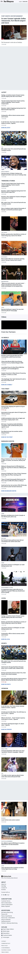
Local (2, 307)
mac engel (3, 538)
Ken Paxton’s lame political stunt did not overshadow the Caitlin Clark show (12, 540)
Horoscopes (6, 937)
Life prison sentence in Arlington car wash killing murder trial (12, 565)
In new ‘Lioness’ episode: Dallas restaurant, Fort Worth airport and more (13, 20)
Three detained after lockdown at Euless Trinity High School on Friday (12, 868)
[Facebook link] (1, 894)
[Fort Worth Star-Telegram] (8, 1)
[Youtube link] (5, 894)
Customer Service (5, 900)
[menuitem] (1, 1)
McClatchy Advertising (7, 912)
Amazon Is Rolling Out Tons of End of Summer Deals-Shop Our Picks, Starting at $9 (13, 474)
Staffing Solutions (5, 921)
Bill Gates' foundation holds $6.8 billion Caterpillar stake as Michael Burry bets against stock (12, 425)
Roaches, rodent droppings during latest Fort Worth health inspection (13, 108)
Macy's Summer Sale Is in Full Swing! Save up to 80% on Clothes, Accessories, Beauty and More (13, 460)
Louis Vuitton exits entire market (10, 820)
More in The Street (7, 437)
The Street (5, 389)
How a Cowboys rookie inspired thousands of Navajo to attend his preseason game (13, 209)
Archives (3, 889)
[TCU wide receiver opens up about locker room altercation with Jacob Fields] (14, 764)
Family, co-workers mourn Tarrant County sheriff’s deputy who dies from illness (12, 95)
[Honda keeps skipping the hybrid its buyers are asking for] (14, 398)
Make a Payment (5, 906)
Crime (2, 562)
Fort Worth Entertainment (12, 16)
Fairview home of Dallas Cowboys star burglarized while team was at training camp (13, 174)
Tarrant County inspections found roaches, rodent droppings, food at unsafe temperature (13, 102)
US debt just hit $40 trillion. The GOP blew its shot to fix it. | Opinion (13, 712)
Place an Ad (4, 914)
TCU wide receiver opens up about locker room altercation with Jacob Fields (12, 775)
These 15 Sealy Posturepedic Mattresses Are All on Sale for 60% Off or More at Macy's (13, 480)
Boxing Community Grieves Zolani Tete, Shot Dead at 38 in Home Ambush (13, 673)
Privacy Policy (4, 945)
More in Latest (5, 127)
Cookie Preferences (5, 947)
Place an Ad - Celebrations (8, 917)
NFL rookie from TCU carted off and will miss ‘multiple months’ (13, 149)
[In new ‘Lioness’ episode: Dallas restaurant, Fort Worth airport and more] (14, 32)
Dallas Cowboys (5, 171)
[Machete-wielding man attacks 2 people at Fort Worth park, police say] (14, 504)
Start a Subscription (6, 902)
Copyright (3, 941)
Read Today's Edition (8, 929)
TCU (2, 147)
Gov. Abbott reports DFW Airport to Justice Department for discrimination (12, 843)
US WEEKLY (5, 337)
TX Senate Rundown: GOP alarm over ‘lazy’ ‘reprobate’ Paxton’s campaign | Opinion (12, 751)
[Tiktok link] (8, 894)
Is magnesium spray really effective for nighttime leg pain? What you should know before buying (13, 591)
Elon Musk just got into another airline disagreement (11, 432)
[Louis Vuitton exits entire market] (14, 809)
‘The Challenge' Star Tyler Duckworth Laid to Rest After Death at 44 (13, 379)
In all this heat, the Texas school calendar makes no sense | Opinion (12, 122)
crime (2, 513)
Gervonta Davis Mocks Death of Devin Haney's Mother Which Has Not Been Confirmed (14, 679)
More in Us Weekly (6, 384)
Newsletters (6, 933)
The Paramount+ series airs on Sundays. (11, 42)
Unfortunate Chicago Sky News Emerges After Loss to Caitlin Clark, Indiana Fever (12, 667)
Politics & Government (7, 841)
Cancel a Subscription (6, 904)
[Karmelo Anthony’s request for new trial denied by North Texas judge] (14, 298)
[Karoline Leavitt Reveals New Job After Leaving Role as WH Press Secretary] (14, 347)
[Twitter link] (3, 894)
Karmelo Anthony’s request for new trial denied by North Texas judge (12, 310)
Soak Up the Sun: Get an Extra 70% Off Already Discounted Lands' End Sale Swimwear (14, 485)
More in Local (5, 639)
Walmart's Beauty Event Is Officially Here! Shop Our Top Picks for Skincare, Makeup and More (13, 467)
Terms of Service (5, 952)
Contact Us (4, 887)
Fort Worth (4, 232)
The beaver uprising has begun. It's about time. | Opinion (12, 724)
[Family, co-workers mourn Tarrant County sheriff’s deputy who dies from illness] (14, 607)
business (3, 818)
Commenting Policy (5, 943)
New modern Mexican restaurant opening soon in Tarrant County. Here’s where (12, 259)
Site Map (3, 886)
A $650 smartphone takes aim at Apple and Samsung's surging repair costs (13, 418)
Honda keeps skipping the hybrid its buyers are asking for (13, 407)
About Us (3, 884)
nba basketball (4, 281)
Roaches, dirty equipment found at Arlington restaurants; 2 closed (13, 197)
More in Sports (6, 684)
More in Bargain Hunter (8, 490)
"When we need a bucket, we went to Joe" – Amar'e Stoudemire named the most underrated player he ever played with (13, 285)
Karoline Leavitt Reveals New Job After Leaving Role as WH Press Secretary (12, 356)
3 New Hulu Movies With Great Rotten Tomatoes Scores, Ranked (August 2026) (12, 362)
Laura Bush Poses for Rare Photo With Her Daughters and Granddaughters (12, 367)
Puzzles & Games (7, 935)
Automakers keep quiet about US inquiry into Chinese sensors (13, 413)
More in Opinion (6, 729)
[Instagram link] (6, 894)
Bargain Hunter (7, 441)
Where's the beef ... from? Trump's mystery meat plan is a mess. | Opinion (13, 718)
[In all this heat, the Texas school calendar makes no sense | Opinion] (14, 697)
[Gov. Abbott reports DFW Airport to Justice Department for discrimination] (14, 832)
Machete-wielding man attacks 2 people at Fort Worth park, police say (13, 516)
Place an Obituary (5, 919)
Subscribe (25, 1)
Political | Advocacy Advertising (9, 923)
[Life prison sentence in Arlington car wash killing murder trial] (14, 554)
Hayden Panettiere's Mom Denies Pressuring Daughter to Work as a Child (13, 373)
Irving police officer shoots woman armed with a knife (12, 116)
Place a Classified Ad (6, 915)
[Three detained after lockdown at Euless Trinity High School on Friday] (14, 857)
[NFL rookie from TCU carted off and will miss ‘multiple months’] (14, 138)
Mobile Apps (6, 931)
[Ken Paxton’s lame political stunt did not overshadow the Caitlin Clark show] (14, 529)
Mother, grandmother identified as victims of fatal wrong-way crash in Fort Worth (13, 234)
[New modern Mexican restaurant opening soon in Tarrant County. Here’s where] (14, 248)
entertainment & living (7, 587)
